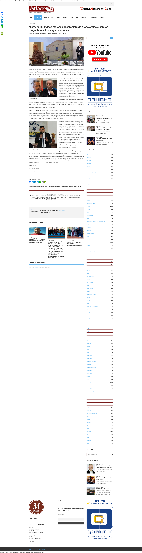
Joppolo (88, 270)
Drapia (88, 224)
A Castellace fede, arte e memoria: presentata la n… (103, 489)
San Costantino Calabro (92, 361)
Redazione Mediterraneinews (39, 33)
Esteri (64, 17)
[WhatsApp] (2, 26)
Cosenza (88, 200)
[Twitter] (2, 17)
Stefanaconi (89, 401)
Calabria (37, 17)
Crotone (88, 209)
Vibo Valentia (89, 431)
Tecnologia (89, 410)
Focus (88, 248)
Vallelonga (89, 422)
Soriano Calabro (90, 388)
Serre (88, 385)
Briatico (88, 182)
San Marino (89, 370)
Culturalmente (90, 215)
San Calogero (89, 355)
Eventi (88, 242)
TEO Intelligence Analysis (92, 413)
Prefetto (75, 186)
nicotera (71, 186)
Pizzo (88, 315)
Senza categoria (90, 382)
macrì (62, 186)
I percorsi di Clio (90, 261)
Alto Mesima (89, 160)
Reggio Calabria (90, 328)
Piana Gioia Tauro (90, 312)
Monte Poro (89, 291)
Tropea (88, 419)
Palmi (88, 303)
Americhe (89, 169)
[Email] (2, 30)
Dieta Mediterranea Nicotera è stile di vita (96, 221)
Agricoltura (89, 157)
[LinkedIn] (2, 20)
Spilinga (88, 395)
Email (59, 517)
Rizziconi (88, 340)
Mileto (88, 285)
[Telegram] (2, 23)
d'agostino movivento (53, 186)
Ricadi (88, 334)
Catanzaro (89, 191)
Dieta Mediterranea (81, 17)
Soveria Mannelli (90, 392)
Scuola (88, 379)
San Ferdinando (90, 364)
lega (59, 186)
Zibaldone (89, 440)
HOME (30, 17)
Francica (88, 255)
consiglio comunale (42, 186)
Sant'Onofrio (89, 373)
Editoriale (102, 17)
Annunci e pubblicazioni (92, 172)
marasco (66, 186)
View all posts (61, 210)
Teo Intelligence (48, 17)
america (88, 166)
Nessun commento (52, 33)
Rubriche (93, 17)
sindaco (79, 186)
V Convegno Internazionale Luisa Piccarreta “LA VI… (103, 128)
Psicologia (89, 325)
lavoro (88, 273)
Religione (89, 331)
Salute (88, 352)
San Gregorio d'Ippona (91, 367)
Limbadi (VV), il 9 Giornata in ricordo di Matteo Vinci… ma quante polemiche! (37, 240)
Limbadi (88, 279)
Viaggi (88, 428)
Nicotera (88, 300)
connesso (36, 267)
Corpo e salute (90, 197)
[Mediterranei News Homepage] (36, 507)
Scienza (88, 376)
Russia (88, 349)
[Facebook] (2, 13)
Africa (88, 154)
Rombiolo (89, 343)
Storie (88, 404)
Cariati (88, 188)
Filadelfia (88, 245)
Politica (88, 322)
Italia (57, 17)
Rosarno (88, 346)
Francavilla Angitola (91, 252)
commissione (34, 186)
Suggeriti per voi (90, 407)
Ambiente (89, 163)
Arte (87, 175)
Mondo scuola (90, 288)
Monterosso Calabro (91, 294)
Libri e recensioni (90, 276)
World (88, 437)
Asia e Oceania (90, 178)
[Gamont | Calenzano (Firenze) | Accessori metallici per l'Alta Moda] (100, 87)
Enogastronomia (90, 233)
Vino (88, 434)
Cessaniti (88, 194)
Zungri (88, 443)
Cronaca (88, 206)
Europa (88, 239)
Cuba (88, 212)
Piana (88, 309)
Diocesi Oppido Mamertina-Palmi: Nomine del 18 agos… (104, 466)
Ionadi (88, 264)
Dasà (88, 218)
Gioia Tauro (89, 258)
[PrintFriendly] (2, 33)
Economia (89, 227)
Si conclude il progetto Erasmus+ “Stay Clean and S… (104, 117)
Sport (71, 17)
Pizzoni (88, 318)
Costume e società (91, 203)
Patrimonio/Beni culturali (92, 306)
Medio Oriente (90, 282)
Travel (88, 416)
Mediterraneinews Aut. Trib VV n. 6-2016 (37, 549)
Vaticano (88, 425)
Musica (88, 297)
